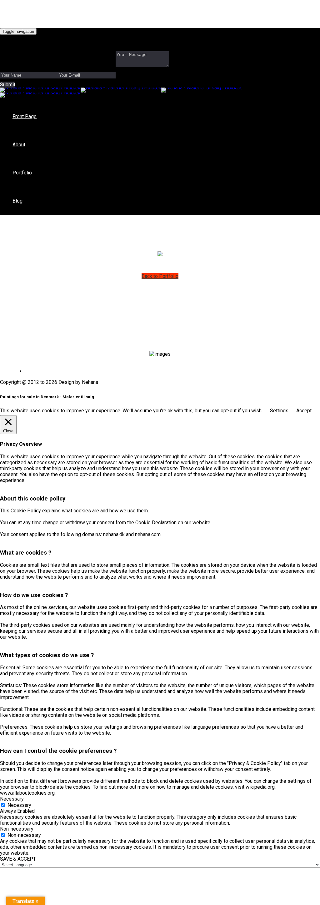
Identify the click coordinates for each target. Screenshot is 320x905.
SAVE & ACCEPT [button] (18, 859)
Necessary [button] (12, 799)
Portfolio (22, 173)
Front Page (24, 116)
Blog (17, 201)
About (18, 145)
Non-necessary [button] (16, 829)
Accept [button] (304, 411)
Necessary (19, 805)
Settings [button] (279, 411)
